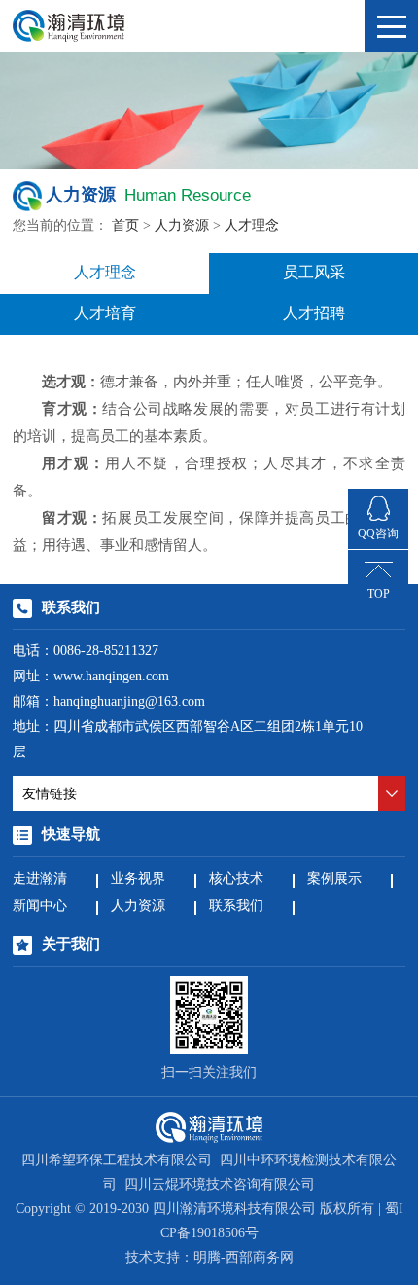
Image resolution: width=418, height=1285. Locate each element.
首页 (125, 226)
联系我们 (236, 907)
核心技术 (236, 879)
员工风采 (314, 273)
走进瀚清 (40, 879)
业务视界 (138, 879)
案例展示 (334, 879)
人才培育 (105, 314)
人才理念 (252, 226)
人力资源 (182, 226)
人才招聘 (314, 314)
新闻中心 (40, 907)
